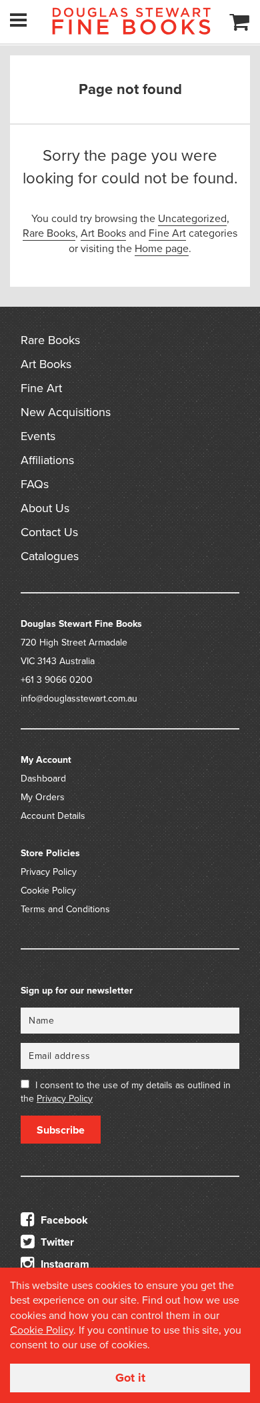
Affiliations (47, 460)
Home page (162, 248)
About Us (45, 508)
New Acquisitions (66, 412)
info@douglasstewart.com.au (79, 698)
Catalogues (50, 556)
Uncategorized (192, 218)
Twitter (56, 1242)
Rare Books (49, 233)
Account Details (53, 816)
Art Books (103, 233)
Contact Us (49, 532)
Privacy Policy (49, 872)
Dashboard (43, 778)
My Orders (43, 797)
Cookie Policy (48, 890)
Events (38, 436)
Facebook (63, 1220)
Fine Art (167, 233)
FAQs (35, 484)
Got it (130, 1377)
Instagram (63, 1264)
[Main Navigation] (18, 20)
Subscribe (61, 1130)
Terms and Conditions (65, 909)
